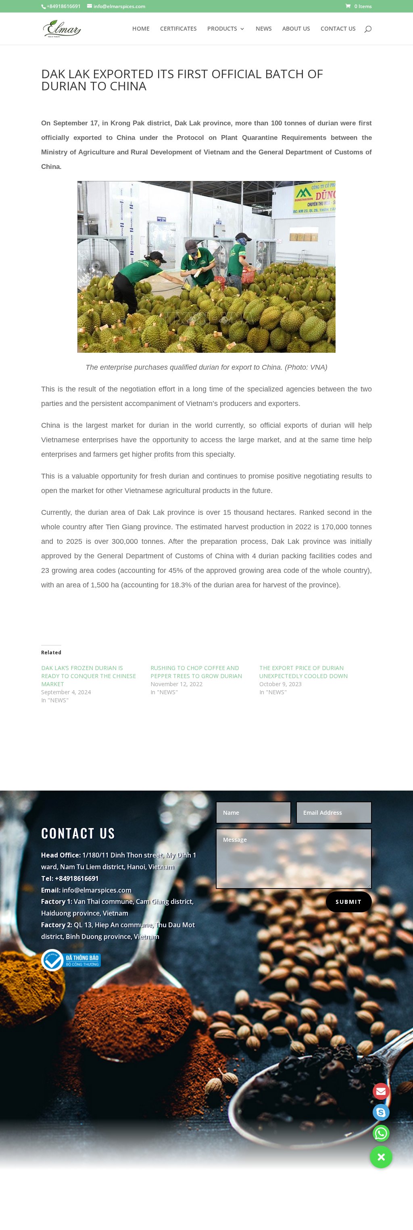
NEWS (264, 29)
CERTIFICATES (178, 29)
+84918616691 (64, 6)
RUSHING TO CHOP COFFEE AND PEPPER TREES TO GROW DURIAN (196, 672)
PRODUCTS (222, 29)
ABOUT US (296, 29)
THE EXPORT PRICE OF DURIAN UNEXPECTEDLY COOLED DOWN (303, 672)
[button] (381, 1157)
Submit (349, 901)
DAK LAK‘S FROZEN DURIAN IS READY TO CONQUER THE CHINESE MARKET (89, 676)
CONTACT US (338, 29)
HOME (141, 29)
